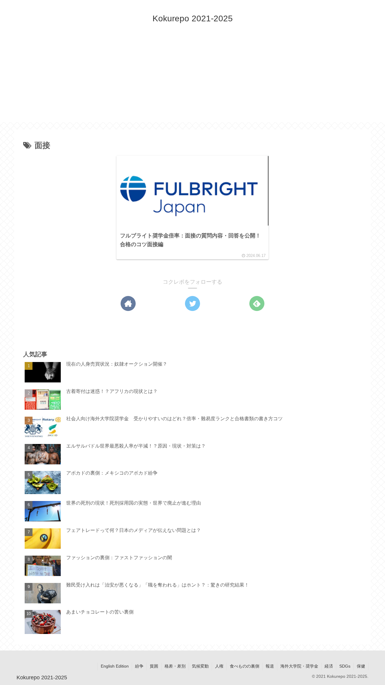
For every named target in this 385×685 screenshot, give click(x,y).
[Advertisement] (192, 80)
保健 (361, 666)
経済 (329, 666)
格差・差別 (175, 666)
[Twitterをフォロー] (192, 303)
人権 (219, 666)
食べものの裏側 (244, 666)
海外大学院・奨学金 (299, 666)
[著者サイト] (128, 303)
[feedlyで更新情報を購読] (256, 303)
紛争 (139, 666)
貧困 (154, 666)
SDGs (344, 666)
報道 (270, 666)
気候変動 (200, 666)
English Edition (115, 666)
